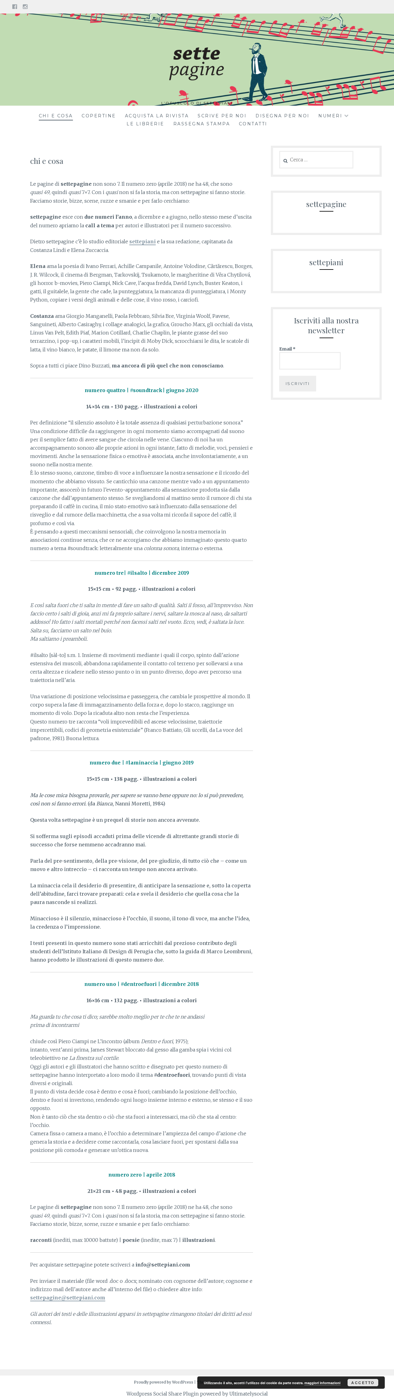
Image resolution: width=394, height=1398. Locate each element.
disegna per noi (282, 116)
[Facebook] (14, 6)
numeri (330, 116)
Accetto (363, 1382)
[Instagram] (25, 6)
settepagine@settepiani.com (67, 1298)
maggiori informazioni (322, 1382)
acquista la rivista (157, 116)
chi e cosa (56, 116)
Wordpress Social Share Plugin (163, 1394)
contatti (253, 124)
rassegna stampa (201, 124)
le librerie (145, 124)
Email (287, 349)
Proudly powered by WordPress (163, 1382)
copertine (99, 116)
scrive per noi (222, 116)
